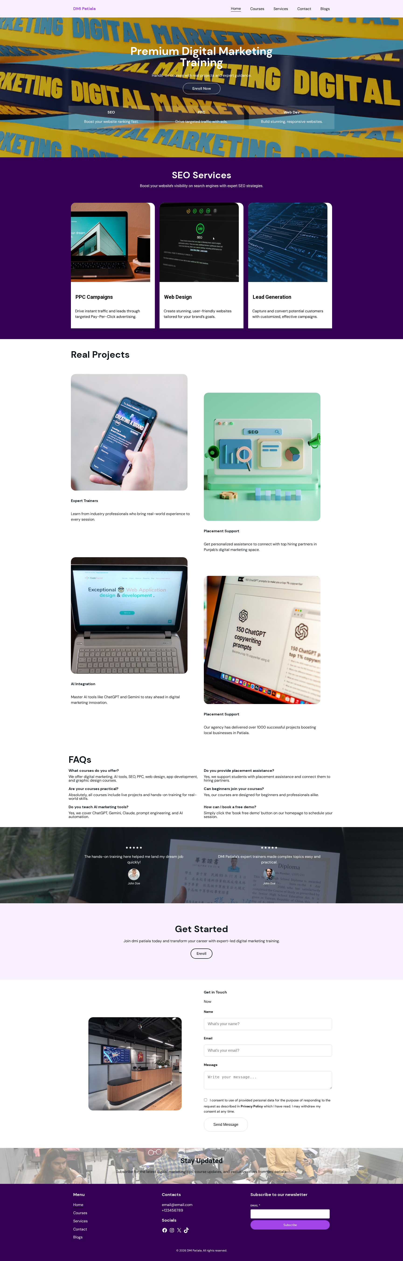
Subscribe (290, 1225)
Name (208, 1012)
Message (210, 1065)
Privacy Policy (252, 1106)
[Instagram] (172, 1230)
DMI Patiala (84, 8)
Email (208, 1038)
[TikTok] (186, 1230)
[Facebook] (164, 1230)
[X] (179, 1230)
